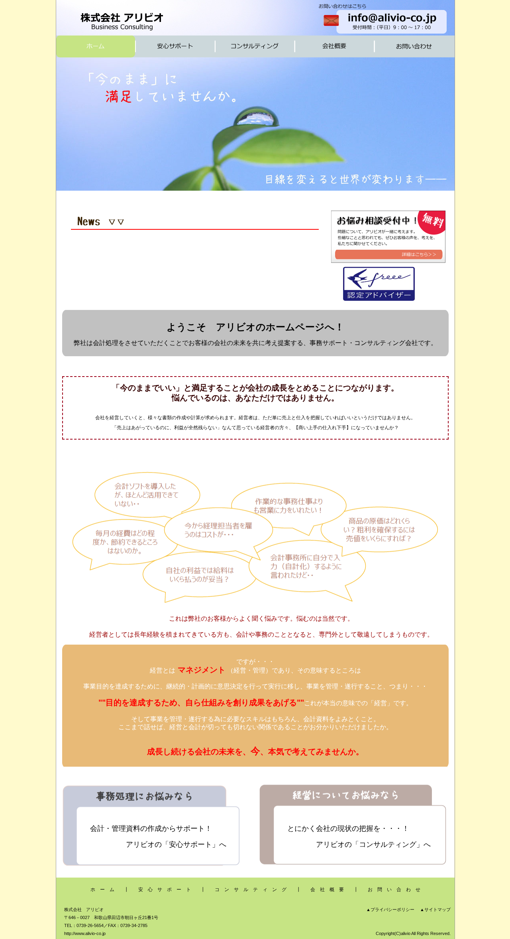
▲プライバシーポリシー (390, 909)
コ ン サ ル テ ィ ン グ (250, 889)
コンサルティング (387, 844)
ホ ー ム (102, 889)
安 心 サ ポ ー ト (164, 889)
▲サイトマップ (435, 909)
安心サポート (190, 844)
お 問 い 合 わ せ (394, 889)
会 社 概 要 (327, 889)
